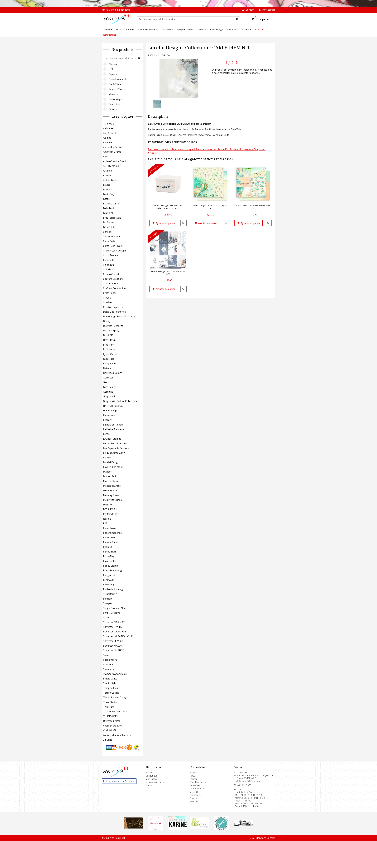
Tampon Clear (111, 688)
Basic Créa (109, 189)
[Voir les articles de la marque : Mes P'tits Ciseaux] (221, 829)
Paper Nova (109, 528)
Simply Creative (111, 612)
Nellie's (107, 518)
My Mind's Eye (111, 514)
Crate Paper (109, 293)
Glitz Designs (110, 387)
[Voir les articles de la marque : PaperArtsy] (243, 824)
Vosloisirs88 (109, 730)
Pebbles (107, 547)
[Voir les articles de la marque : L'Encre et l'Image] (199, 828)
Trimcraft (108, 706)
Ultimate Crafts (111, 721)
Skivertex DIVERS (112, 626)
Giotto (106, 382)
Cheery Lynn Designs (115, 250)
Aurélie (107, 175)
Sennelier (108, 598)
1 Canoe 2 (108, 123)
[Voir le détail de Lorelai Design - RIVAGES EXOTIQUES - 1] (226, 223)
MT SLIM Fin (110, 509)
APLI (105, 156)
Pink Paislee (109, 561)
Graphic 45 (109, 396)
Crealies (107, 302)
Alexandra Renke (112, 147)
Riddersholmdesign (113, 589)
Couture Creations (113, 278)
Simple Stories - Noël (114, 608)
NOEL (112, 69)
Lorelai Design (111, 462)
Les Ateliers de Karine (115, 443)
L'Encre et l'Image (113, 424)
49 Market (108, 128)
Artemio (107, 170)
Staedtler (108, 664)
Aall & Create (110, 133)
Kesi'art (107, 420)
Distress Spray (111, 330)
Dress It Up (109, 340)
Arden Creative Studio (115, 161)
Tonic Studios (110, 702)
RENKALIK (108, 579)
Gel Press (108, 377)
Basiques (114, 109)
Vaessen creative (112, 725)
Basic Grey (109, 194)
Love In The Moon (113, 467)
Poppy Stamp (110, 565)
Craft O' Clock (110, 283)
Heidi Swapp (110, 410)
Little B (107, 457)
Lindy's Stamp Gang (114, 452)
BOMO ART (109, 227)
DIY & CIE (108, 335)
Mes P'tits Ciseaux (113, 499)
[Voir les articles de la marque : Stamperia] (155, 829)
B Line (106, 184)
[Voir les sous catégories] (105, 64)
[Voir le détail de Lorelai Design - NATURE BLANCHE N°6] (183, 289)
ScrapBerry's (110, 594)
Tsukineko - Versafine (115, 711)
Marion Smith (110, 476)
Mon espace (151, 779)
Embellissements (118, 79)
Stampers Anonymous (115, 674)
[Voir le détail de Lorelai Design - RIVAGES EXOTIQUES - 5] (268, 223)
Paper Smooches (112, 532)
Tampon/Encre (117, 89)
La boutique (151, 775)
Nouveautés (109, 34)
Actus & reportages (155, 782)
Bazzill (106, 198)
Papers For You (111, 542)
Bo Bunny (108, 222)
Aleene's (107, 142)
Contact (149, 785)
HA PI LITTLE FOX (113, 405)
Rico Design (109, 584)
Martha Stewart (111, 481)
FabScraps (108, 358)
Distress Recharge (113, 325)
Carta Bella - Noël (113, 246)
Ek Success (109, 349)
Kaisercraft (109, 415)
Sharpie (107, 603)
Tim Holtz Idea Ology (114, 697)
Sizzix (106, 617)
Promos (259, 29)
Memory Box (110, 490)
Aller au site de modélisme (116, 9)
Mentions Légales (265, 838)
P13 (105, 523)
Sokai (106, 655)
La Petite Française (113, 429)
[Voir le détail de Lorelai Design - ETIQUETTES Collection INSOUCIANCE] (183, 223)
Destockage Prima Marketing (119, 316)
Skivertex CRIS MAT (114, 622)
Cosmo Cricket (111, 274)
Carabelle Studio (112, 236)
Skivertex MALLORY (114, 645)
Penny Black (109, 551)
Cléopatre (108, 264)
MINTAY (107, 504)
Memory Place (111, 495)
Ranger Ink (109, 575)
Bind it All (108, 213)
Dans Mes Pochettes (114, 311)
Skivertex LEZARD (113, 641)
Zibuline (107, 739)
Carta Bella (109, 241)
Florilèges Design (112, 372)
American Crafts (112, 151)
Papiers (113, 74)
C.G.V (251, 838)
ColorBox (108, 269)
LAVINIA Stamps (112, 438)
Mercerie (113, 94)
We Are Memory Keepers (117, 735)
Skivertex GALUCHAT (114, 631)
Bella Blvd (108, 208)
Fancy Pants (109, 363)
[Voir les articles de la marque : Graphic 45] (133, 827)
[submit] (237, 19)
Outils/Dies (115, 84)
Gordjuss (108, 391)
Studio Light (109, 683)
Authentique (110, 180)
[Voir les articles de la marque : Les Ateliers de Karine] (177, 829)
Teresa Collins (111, 692)
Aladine (107, 137)
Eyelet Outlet (110, 354)
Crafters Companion (114, 288)
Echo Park (108, 344)
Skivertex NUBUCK (113, 650)
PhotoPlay (108, 556)
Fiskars (107, 368)
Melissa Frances (112, 485)
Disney (107, 321)
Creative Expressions (114, 307)
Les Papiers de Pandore (116, 448)
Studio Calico (110, 678)
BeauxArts (114, 104)
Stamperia (108, 669)
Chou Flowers (110, 255)
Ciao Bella (108, 260)
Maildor (107, 471)
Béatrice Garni (111, 203)
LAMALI (107, 434)
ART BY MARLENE (113, 166)
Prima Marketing (112, 570)
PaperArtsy (109, 537)
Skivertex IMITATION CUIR (118, 636)
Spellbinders (110, 659)
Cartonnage (115, 99)
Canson (107, 231)
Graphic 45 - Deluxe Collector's (120, 401)
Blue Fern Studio (112, 217)
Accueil (149, 772)
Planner (113, 64)
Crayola (107, 297)
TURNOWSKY (110, 716)
